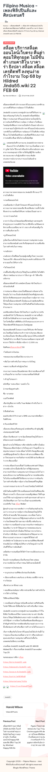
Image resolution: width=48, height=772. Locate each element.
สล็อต (18, 504)
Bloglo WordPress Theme (24, 767)
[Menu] (6, 21)
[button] (12, 712)
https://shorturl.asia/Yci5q (15, 681)
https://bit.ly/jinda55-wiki (14, 662)
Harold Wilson (14, 707)
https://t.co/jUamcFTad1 (21, 686)
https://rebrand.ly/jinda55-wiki (17, 667)
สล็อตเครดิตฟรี (9, 43)
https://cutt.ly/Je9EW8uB (14, 676)
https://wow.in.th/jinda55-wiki (17, 672)
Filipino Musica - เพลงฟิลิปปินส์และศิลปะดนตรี (20, 10)
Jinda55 (7, 697)
